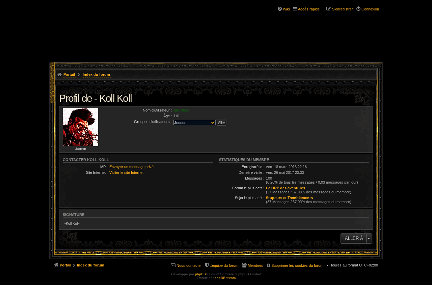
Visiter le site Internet (126, 172)
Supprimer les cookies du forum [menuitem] (297, 265)
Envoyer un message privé (131, 167)
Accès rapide (309, 9)
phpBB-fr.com (225, 278)
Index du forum (96, 74)
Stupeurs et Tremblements (289, 198)
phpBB (200, 274)
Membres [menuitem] (255, 265)
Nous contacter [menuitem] (189, 265)
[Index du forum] (90, 26)
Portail (69, 74)
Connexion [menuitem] (370, 9)
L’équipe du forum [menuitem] (224, 265)
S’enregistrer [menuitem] (342, 9)
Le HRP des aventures (285, 188)
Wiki (286, 9)
